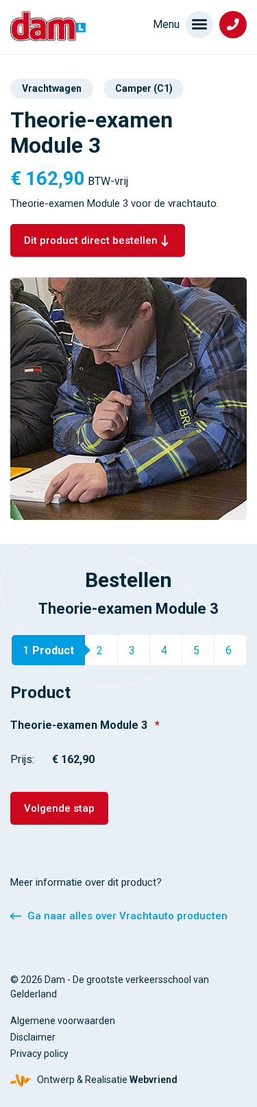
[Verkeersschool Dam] (48, 26)
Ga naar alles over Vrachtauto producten (127, 916)
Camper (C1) (144, 88)
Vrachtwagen (52, 88)
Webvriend (154, 1079)
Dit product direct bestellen (91, 240)
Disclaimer (33, 1037)
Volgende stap (59, 808)
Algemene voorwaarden (62, 1020)
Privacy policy (39, 1053)
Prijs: (22, 759)
